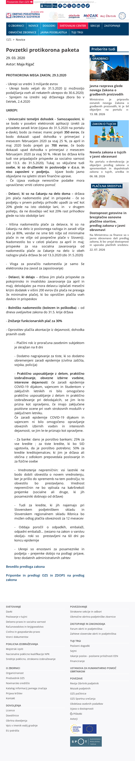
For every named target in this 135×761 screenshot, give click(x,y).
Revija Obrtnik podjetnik (84, 683)
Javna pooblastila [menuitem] (54, 32)
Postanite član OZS (18, 2)
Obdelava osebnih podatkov (86, 703)
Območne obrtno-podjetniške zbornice (93, 616)
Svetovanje (13, 606)
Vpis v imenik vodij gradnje (22, 725)
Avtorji (74, 718)
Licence (10, 710)
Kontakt (10, 698)
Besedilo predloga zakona (25, 566)
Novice (20, 40)
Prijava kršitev (14, 693)
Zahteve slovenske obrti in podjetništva (93, 633)
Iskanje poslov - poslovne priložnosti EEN (94, 656)
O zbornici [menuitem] (16, 25)
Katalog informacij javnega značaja (26, 688)
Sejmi (73, 651)
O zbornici (13, 668)
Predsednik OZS (15, 678)
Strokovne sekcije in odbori (86, 611)
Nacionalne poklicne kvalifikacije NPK (28, 654)
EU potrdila (12, 730)
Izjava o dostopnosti (82, 708)
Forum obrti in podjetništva (86, 628)
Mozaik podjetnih (80, 688)
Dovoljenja (13, 705)
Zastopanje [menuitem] (112, 25)
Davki (9, 611)
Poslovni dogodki (80, 645)
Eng (55, 5)
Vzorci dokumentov (17, 636)
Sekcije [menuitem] (95, 25)
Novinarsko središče (18, 683)
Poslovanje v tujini (16, 616)
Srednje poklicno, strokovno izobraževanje (31, 659)
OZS (8, 40)
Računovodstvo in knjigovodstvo (24, 626)
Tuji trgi (75, 641)
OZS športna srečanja (82, 698)
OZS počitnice (78, 693)
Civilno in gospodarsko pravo (23, 631)
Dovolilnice (12, 715)
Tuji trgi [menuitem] (77, 32)
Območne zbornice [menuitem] (22, 32)
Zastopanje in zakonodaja (87, 624)
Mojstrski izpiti (14, 649)
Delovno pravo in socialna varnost (26, 621)
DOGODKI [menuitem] (49, 25)
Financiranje (77, 661)
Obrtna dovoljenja (16, 720)
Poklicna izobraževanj (21, 644)
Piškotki (77, 713)
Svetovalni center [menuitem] (73, 25)
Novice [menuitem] (33, 25)
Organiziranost (15, 673)
